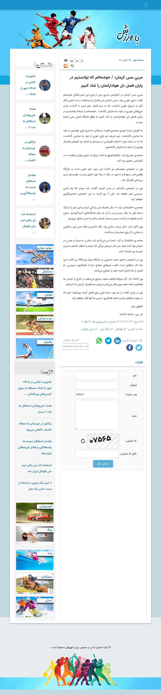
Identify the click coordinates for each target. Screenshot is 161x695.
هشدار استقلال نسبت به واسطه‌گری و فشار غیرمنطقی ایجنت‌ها (35, 447)
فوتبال (119, 329)
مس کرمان (88, 329)
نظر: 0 (84, 322)
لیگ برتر (104, 329)
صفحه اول (138, 60)
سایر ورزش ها (100, 322)
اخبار (125, 60)
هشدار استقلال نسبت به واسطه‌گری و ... (28, 187)
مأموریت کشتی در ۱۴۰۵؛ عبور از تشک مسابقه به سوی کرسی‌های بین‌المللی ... (35, 388)
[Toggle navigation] (146, 4)
